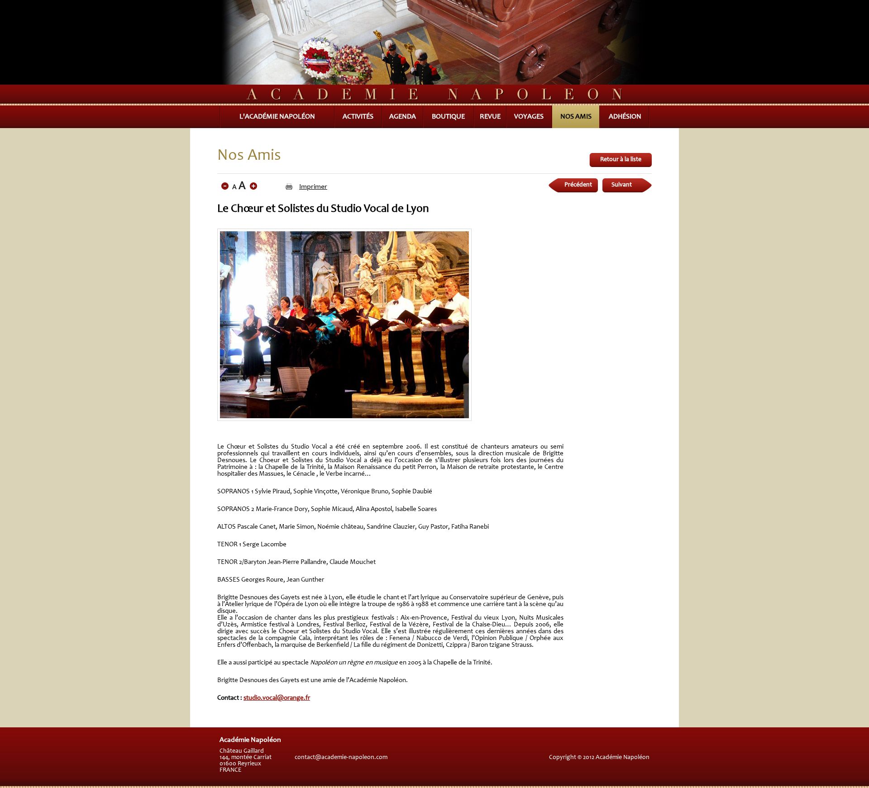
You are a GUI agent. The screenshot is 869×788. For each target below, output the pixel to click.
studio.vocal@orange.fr (277, 698)
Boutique (448, 116)
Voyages (529, 116)
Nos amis (576, 116)
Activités (358, 116)
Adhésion (625, 116)
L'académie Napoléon (277, 116)
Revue (490, 116)
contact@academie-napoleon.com (341, 758)
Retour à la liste (620, 160)
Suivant (621, 185)
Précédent (578, 185)
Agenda (402, 116)
